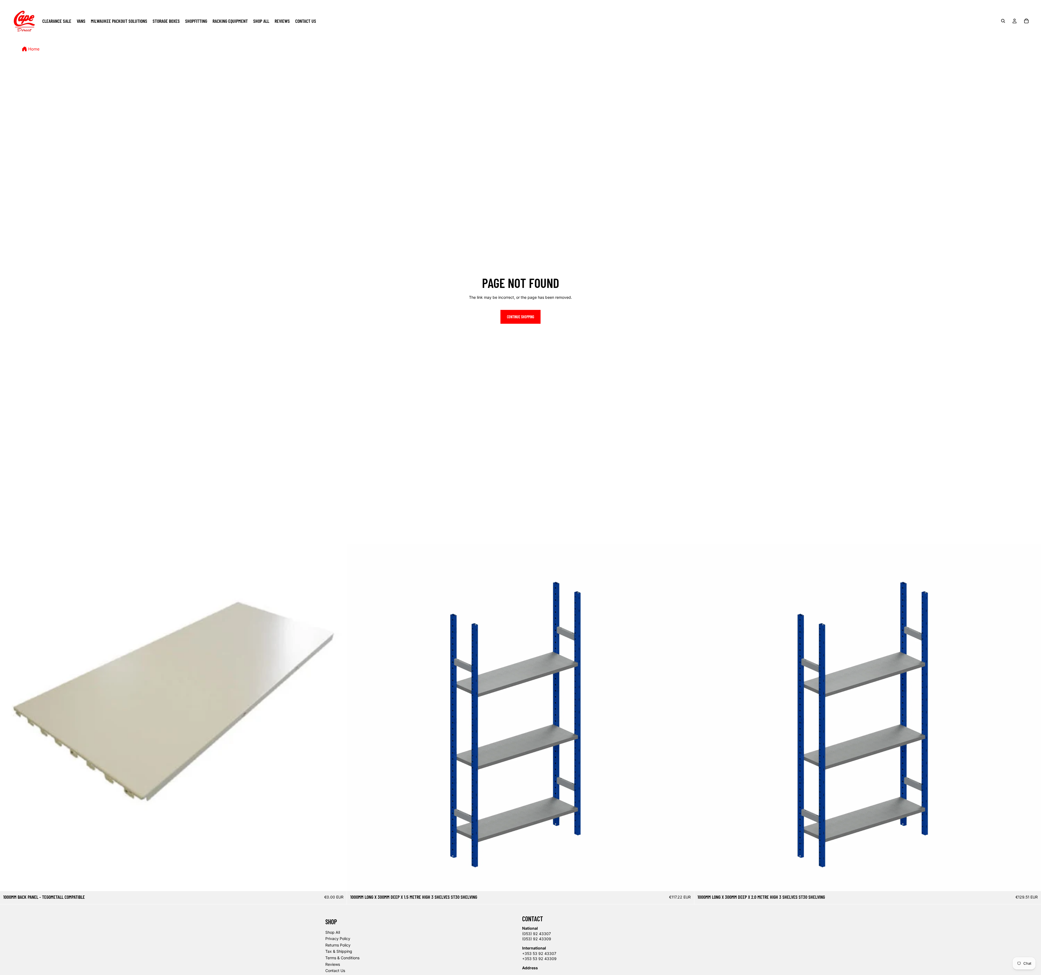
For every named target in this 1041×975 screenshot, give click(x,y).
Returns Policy (338, 945)
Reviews (332, 964)
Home (34, 49)
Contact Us (335, 970)
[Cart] (1026, 21)
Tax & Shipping (338, 951)
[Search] (1003, 21)
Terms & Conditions (342, 957)
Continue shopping (520, 317)
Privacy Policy (337, 938)
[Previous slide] (355, 717)
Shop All (332, 932)
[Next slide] (686, 717)
